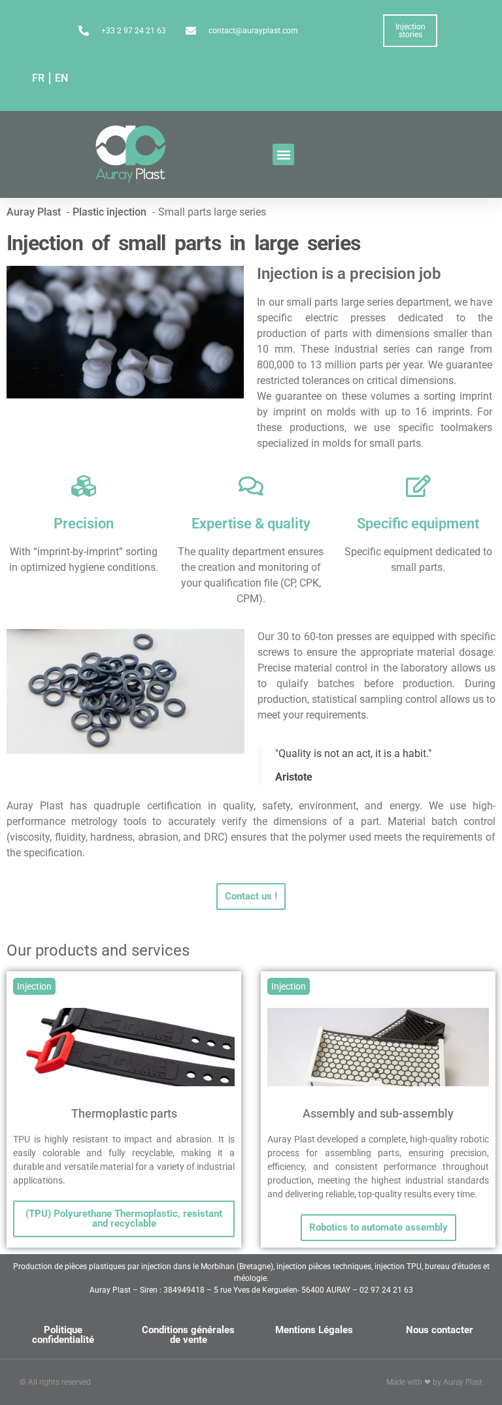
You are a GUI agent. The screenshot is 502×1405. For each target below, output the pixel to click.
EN (61, 78)
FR (38, 78)
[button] (283, 154)
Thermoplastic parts (124, 1113)
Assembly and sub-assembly (378, 1113)
